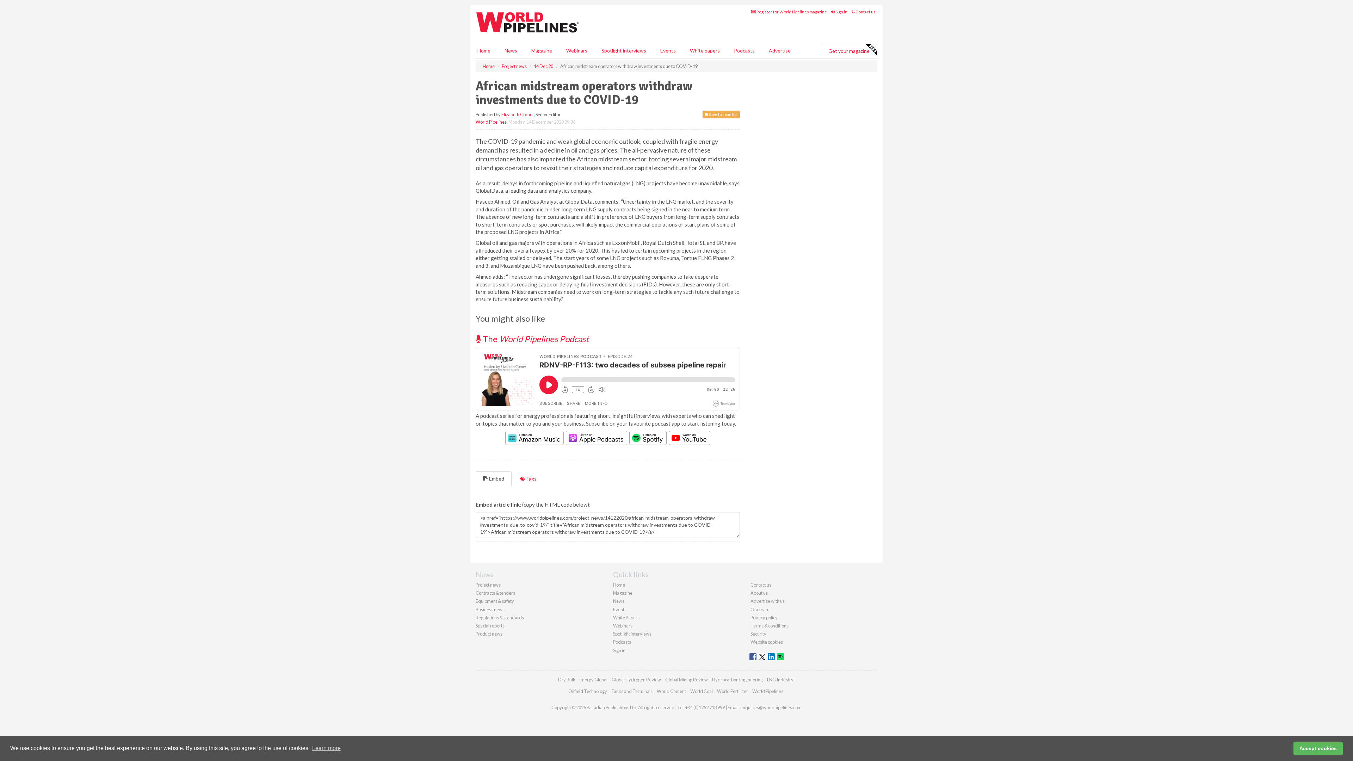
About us (759, 593)
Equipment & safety (495, 601)
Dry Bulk (566, 679)
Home (483, 51)
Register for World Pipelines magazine (791, 12)
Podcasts (744, 51)
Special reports (490, 626)
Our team (760, 609)
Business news (490, 609)
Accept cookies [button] (1318, 748)
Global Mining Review (686, 679)
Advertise (780, 51)
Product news (489, 634)
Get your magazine (849, 51)
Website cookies (766, 642)
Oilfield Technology (587, 691)
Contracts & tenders (495, 593)
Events (668, 51)
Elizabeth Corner (517, 114)
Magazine (541, 51)
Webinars (576, 51)
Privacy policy (764, 617)
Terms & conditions (769, 626)
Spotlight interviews (623, 51)
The (535, 339)
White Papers (626, 617)
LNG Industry (780, 679)
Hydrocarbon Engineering (737, 679)
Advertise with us (767, 601)
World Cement (671, 691)
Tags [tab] (531, 479)
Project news (488, 585)
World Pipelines (491, 122)
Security (758, 634)
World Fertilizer (732, 691)
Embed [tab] (496, 479)
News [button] (511, 51)
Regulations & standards (500, 617)
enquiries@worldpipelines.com (771, 707)
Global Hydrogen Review (636, 679)
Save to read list (723, 114)
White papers (705, 51)
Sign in (841, 12)
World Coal (701, 691)
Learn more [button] (326, 748)
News (618, 601)
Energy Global (593, 679)
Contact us (865, 12)
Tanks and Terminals (632, 691)
